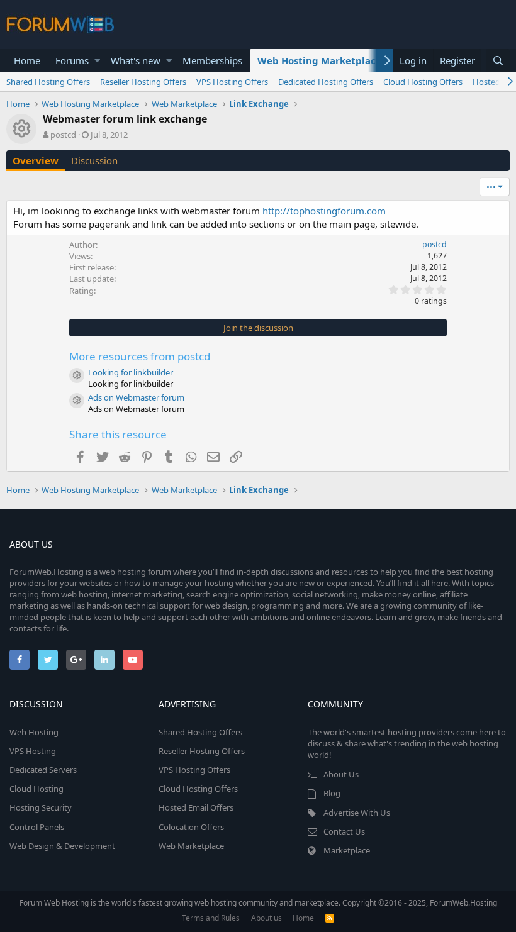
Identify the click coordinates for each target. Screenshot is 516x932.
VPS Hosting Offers (232, 81)
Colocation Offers (191, 827)
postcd (63, 134)
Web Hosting (34, 732)
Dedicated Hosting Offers (325, 81)
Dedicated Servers (43, 769)
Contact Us (344, 831)
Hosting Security (40, 807)
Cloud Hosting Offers (423, 81)
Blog (331, 793)
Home (27, 60)
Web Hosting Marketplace (319, 60)
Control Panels (36, 827)
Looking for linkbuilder (130, 372)
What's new (135, 60)
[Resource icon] (76, 375)
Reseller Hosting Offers (143, 81)
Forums (72, 60)
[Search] (498, 60)
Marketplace (346, 850)
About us (266, 918)
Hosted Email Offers (196, 807)
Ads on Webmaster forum (136, 397)
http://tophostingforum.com (324, 210)
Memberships (212, 60)
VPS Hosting (32, 751)
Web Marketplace (191, 846)
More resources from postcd (139, 356)
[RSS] (330, 917)
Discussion (94, 160)
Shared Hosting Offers (48, 81)
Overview (36, 160)
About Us (341, 774)
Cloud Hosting (36, 788)
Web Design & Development (62, 846)
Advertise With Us (356, 812)
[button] (97, 60)
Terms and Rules (211, 918)
